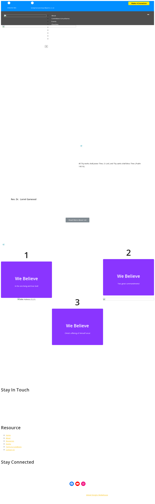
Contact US (10, 450)
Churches (54, 24)
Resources (10, 441)
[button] (138, 3)
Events (53, 21)
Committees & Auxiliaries (60, 18)
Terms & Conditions (14, 447)
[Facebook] (72, 484)
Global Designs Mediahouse (97, 495)
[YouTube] (77, 484)
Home (8, 435)
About (53, 16)
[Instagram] (83, 484)
